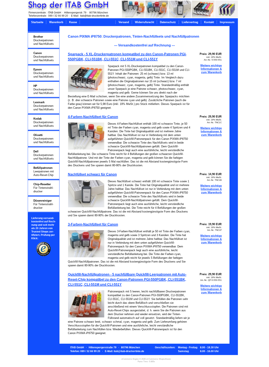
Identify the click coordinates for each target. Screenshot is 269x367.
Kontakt (209, 22)
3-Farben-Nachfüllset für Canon (93, 224)
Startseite (37, 22)
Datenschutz (168, 22)
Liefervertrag (190, 22)
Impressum (227, 22)
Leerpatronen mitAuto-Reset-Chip (43, 171)
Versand (124, 22)
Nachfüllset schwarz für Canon (92, 174)
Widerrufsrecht (144, 22)
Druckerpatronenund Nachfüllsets (43, 40)
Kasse (73, 22)
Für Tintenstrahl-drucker (43, 188)
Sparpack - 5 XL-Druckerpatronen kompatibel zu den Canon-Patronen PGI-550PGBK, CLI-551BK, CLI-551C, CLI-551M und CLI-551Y (127, 56)
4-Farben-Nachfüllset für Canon (93, 117)
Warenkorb (56, 22)
